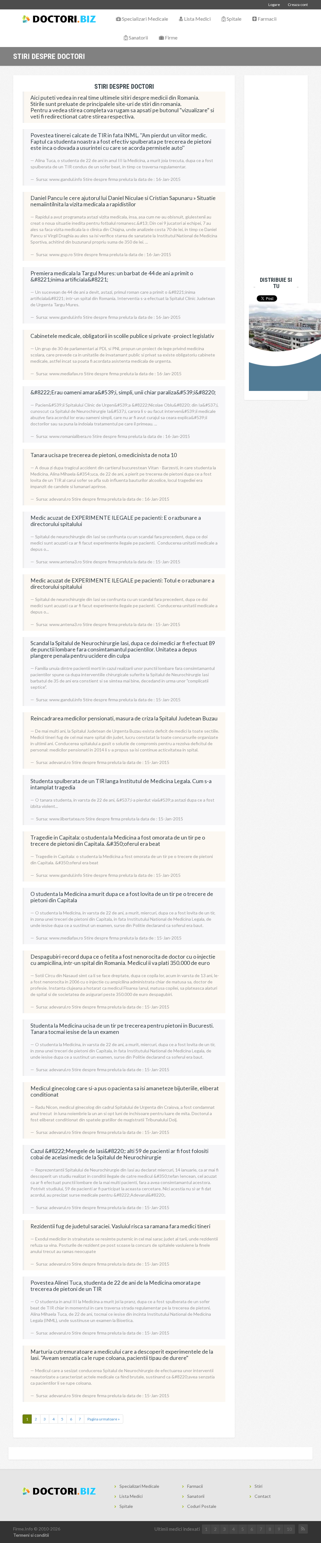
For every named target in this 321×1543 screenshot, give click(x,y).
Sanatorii (138, 37)
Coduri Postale (201, 1506)
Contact (263, 1496)
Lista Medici (197, 19)
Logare (274, 4)
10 (289, 1529)
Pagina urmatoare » (103, 1419)
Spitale (233, 19)
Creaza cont (298, 4)
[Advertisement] (274, 176)
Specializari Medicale (144, 19)
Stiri (258, 1486)
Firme (170, 37)
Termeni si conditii (31, 1535)
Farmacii (266, 19)
